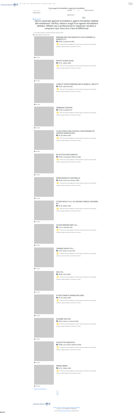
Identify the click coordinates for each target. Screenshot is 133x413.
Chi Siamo (24, 3)
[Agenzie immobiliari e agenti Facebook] (57, 392)
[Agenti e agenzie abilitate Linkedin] (57, 393)
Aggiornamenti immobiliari (36, 3)
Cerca (84, 17)
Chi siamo (55, 407)
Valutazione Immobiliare (47, 3)
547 (46, 389)
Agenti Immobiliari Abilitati (65, 410)
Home (20, 3)
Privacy (59, 407)
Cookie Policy (77, 407)
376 (36, 389)
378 (42, 389)
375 (34, 389)
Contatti (54, 3)
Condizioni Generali (70, 407)
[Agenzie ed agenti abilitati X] (57, 391)
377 (39, 389)
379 (44, 389)
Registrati (130, 3)
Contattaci (63, 407)
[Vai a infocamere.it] (10, 4)
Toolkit (28, 3)
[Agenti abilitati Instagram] (57, 394)
